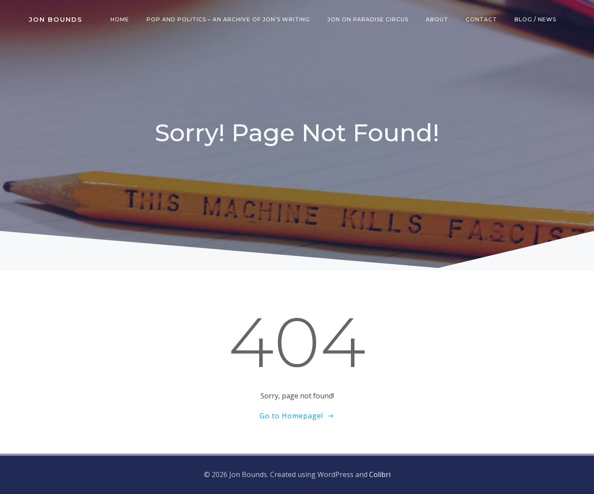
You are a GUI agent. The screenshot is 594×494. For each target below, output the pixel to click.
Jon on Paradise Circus (367, 19)
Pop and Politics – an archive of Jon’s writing (228, 19)
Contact (481, 19)
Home (119, 19)
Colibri (379, 474)
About (437, 19)
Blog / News (535, 19)
